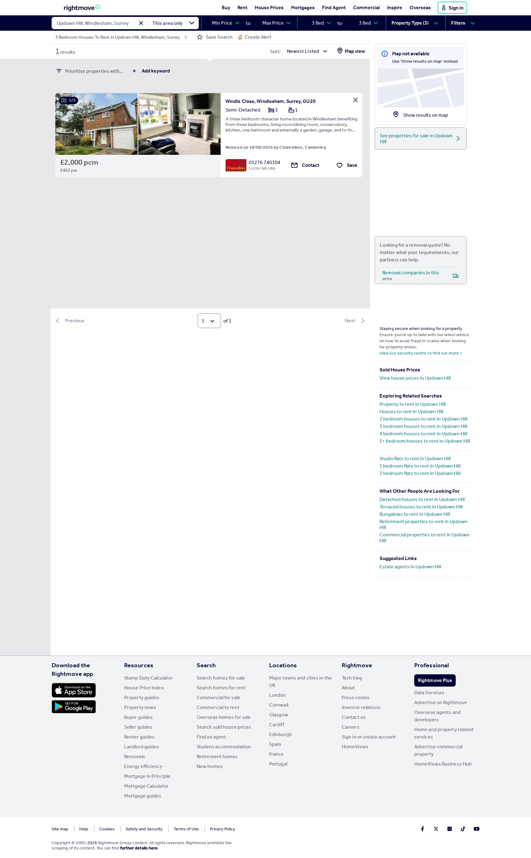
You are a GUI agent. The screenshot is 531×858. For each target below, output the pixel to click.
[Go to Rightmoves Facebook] (422, 829)
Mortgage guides (143, 796)
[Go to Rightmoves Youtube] (476, 829)
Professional (431, 665)
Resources (138, 665)
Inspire (394, 7)
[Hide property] (355, 100)
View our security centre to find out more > (421, 353)
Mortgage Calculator (146, 786)
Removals (134, 756)
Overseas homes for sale (224, 717)
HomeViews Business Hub (443, 764)
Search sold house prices (224, 727)
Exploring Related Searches (411, 396)
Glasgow (278, 715)
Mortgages (303, 7)
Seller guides (138, 727)
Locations (283, 665)
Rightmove (357, 665)
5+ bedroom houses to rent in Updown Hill (425, 441)
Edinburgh (280, 734)
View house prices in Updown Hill (415, 378)
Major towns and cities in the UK (300, 681)
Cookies (107, 829)
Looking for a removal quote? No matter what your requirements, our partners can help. (419, 252)
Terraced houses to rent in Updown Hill (421, 507)
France (276, 754)
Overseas (420, 7)
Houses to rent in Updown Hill (411, 411)
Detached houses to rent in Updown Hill (422, 499)
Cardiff (276, 724)
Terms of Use (186, 829)
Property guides (141, 697)
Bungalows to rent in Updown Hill (415, 514)
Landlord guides (141, 747)
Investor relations (361, 707)
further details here (139, 848)
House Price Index (144, 688)
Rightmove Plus (435, 680)
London (277, 695)
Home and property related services (444, 733)
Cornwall (278, 705)
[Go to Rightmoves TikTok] (463, 829)
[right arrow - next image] (208, 124)
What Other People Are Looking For (420, 491)
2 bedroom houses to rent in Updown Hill (423, 419)
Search (206, 665)
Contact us (354, 717)
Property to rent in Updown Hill (413, 404)
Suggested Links (398, 558)
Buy (226, 7)
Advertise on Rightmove (440, 702)
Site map (60, 829)
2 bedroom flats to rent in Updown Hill (420, 473)
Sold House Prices (400, 369)
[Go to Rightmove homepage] (82, 7)
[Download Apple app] (74, 690)
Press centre (356, 697)
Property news (140, 707)
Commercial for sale (218, 697)
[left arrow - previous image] (67, 124)
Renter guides (139, 737)
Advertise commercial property (438, 750)
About (348, 688)
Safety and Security (144, 829)
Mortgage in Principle (147, 776)
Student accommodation (224, 747)
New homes (210, 766)
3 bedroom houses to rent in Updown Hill (423, 426)
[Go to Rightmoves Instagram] (449, 829)
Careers (351, 727)
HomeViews (355, 747)
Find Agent (334, 7)
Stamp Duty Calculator (148, 678)
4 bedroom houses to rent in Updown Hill (423, 434)
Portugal (278, 764)
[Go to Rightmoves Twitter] (436, 829)
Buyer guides (138, 717)
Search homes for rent (221, 688)
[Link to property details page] (138, 120)
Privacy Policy (222, 829)
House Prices (269, 7)
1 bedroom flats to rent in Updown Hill (420, 466)
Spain (275, 744)
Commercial (366, 7)
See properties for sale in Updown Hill (416, 138)
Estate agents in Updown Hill (410, 567)
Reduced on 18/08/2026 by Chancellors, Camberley (276, 147)
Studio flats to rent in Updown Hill (415, 458)
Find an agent (211, 737)
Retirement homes (217, 756)
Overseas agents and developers (437, 716)
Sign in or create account (369, 737)
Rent (242, 7)
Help (83, 829)
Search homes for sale (221, 678)
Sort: (275, 51)
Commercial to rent (218, 707)
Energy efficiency (143, 766)
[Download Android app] (74, 707)
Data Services (429, 692)
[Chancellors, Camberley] (236, 165)
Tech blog (352, 678)
